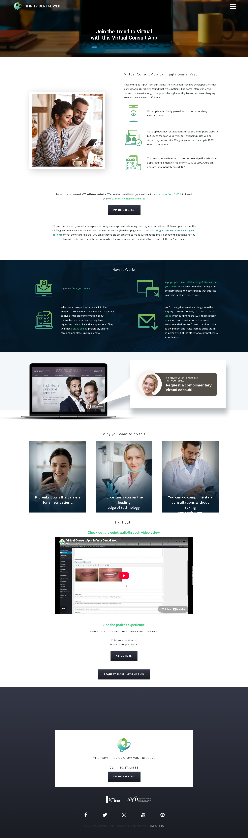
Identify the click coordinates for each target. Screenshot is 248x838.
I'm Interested (124, 210)
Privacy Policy (156, 825)
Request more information (124, 674)
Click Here (124, 655)
